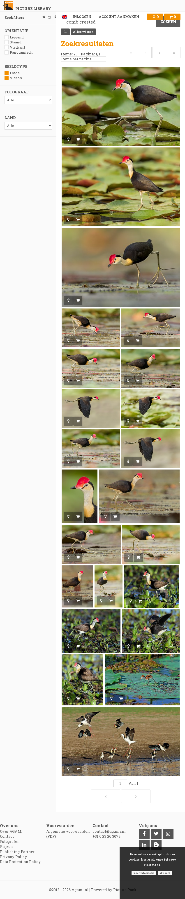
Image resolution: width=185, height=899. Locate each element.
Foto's (15, 73)
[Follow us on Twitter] (156, 834)
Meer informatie (143, 873)
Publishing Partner (17, 851)
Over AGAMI (11, 831)
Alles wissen (83, 32)
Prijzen (6, 846)
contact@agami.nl (109, 831)
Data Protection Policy (20, 861)
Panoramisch (21, 52)
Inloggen (82, 16)
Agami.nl (80, 889)
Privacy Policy (13, 856)
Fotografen (10, 841)
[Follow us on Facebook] (144, 834)
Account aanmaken (119, 16)
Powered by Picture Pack (113, 889)
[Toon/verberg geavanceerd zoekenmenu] (65, 31)
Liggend (17, 37)
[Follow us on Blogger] (156, 845)
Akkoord (165, 873)
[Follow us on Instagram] (168, 834)
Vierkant (17, 47)
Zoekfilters (14, 17)
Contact (7, 836)
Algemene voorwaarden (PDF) (68, 834)
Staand (15, 42)
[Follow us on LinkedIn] (144, 845)
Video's (16, 78)
